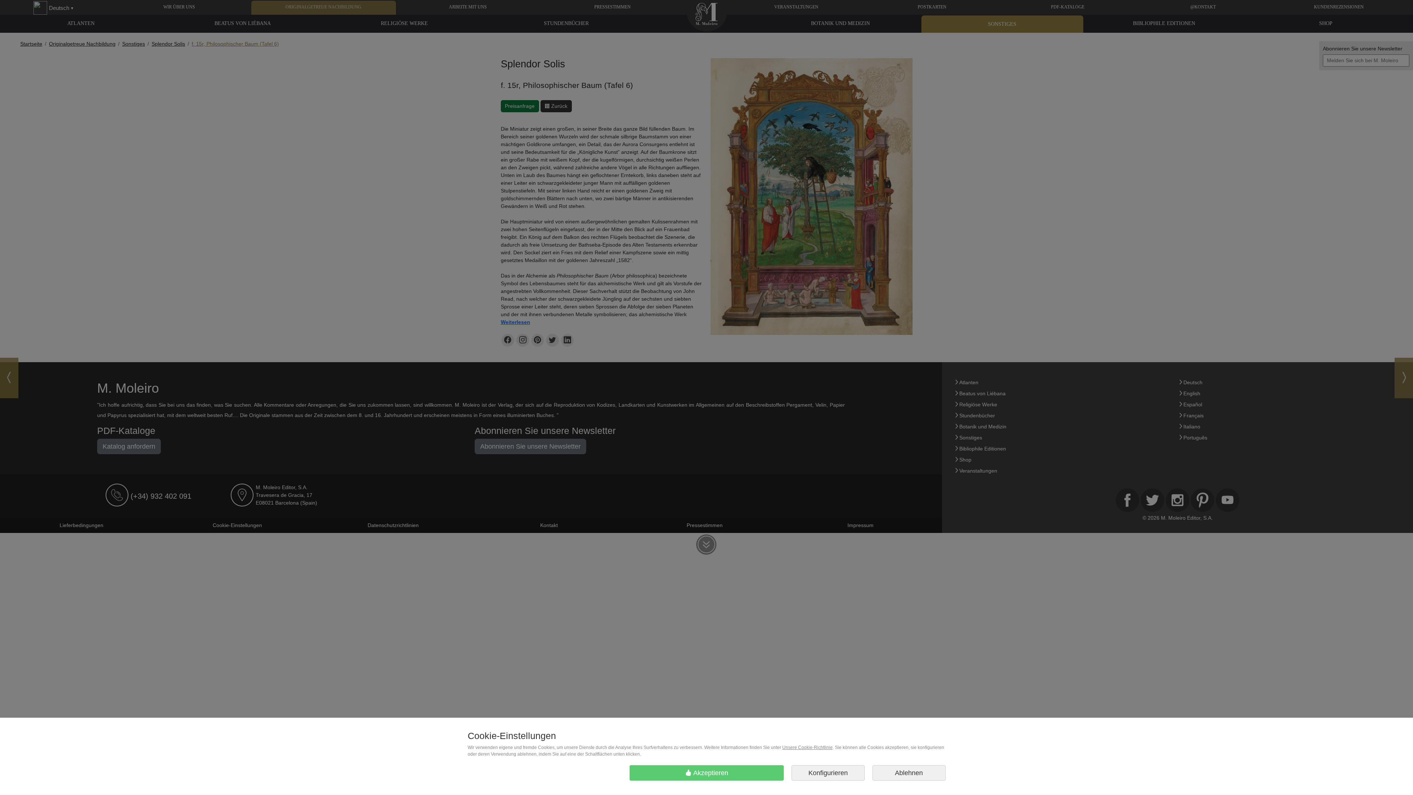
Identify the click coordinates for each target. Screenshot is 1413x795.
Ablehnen (909, 773)
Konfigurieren (828, 773)
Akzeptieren (710, 773)
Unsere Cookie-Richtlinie (807, 747)
